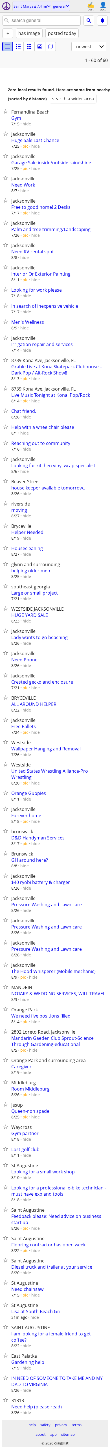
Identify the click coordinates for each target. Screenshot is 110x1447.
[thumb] (18, 46)
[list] (7, 46)
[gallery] (39, 46)
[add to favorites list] (6, 111)
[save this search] (102, 20)
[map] (50, 46)
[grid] (29, 46)
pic (25, 146)
